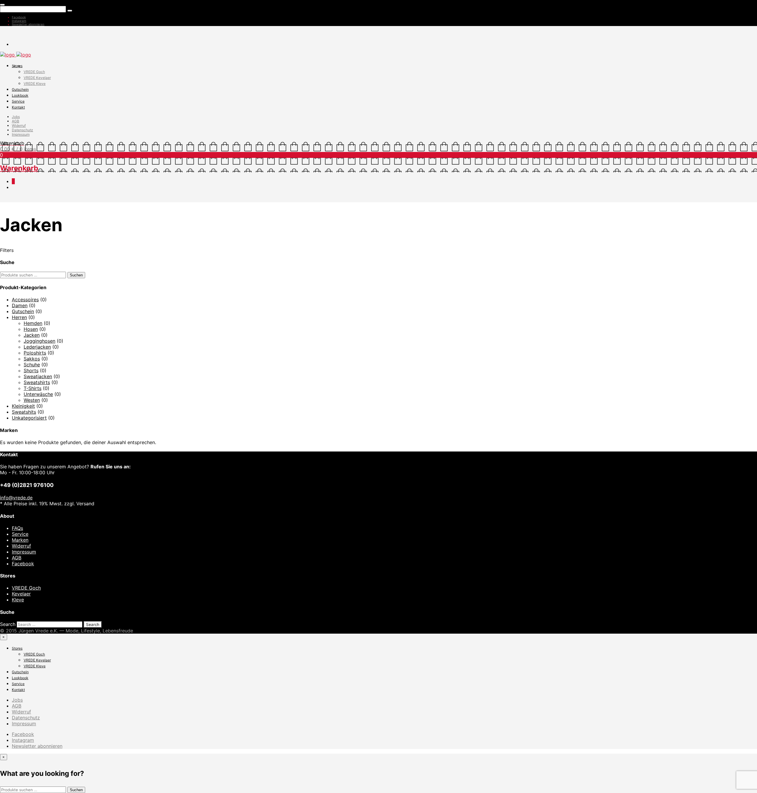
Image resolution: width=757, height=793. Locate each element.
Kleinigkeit (23, 406)
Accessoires (25, 299)
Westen (32, 400)
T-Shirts (32, 388)
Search (7, 624)
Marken (20, 540)
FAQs (17, 528)
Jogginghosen (39, 341)
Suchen (76, 275)
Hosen (31, 329)
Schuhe (32, 365)
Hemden (33, 323)
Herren (19, 317)
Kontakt (18, 107)
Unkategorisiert (29, 418)
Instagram (19, 20)
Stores (17, 66)
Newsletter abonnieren (28, 24)
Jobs (16, 116)
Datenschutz (22, 130)
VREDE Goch (34, 71)
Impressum (21, 134)
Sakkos (32, 359)
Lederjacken (37, 347)
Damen (20, 305)
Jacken (32, 335)
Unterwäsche (38, 394)
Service (18, 101)
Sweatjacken (38, 376)
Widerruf (19, 125)
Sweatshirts (37, 382)
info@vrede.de (16, 498)
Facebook (19, 17)
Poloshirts (35, 353)
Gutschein (20, 89)
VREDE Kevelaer (37, 77)
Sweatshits (24, 412)
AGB (15, 121)
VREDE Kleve (35, 83)
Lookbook (20, 95)
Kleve (18, 600)
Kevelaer (21, 594)
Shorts (31, 370)
